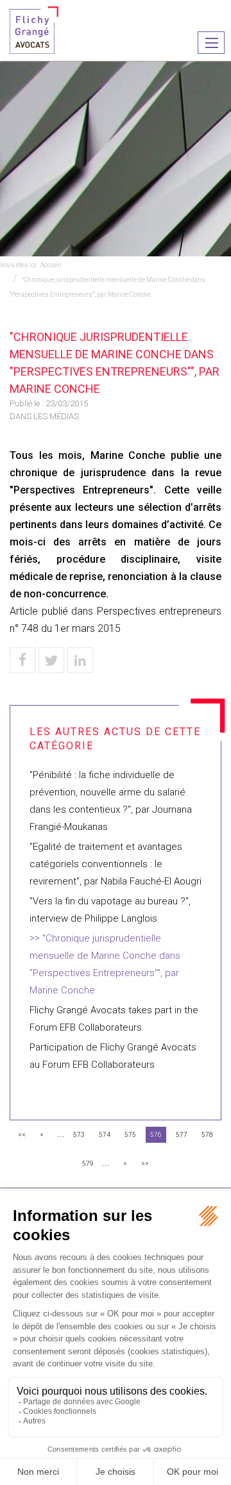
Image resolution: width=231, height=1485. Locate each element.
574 (104, 1134)
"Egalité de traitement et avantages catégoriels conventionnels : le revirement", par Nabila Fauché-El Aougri (115, 864)
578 (207, 1134)
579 (88, 1163)
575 (130, 1134)
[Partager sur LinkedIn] (80, 660)
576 (156, 1134)
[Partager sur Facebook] (22, 660)
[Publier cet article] (51, 660)
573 (79, 1134)
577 (181, 1134)
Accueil (51, 265)
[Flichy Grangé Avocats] (34, 29)
